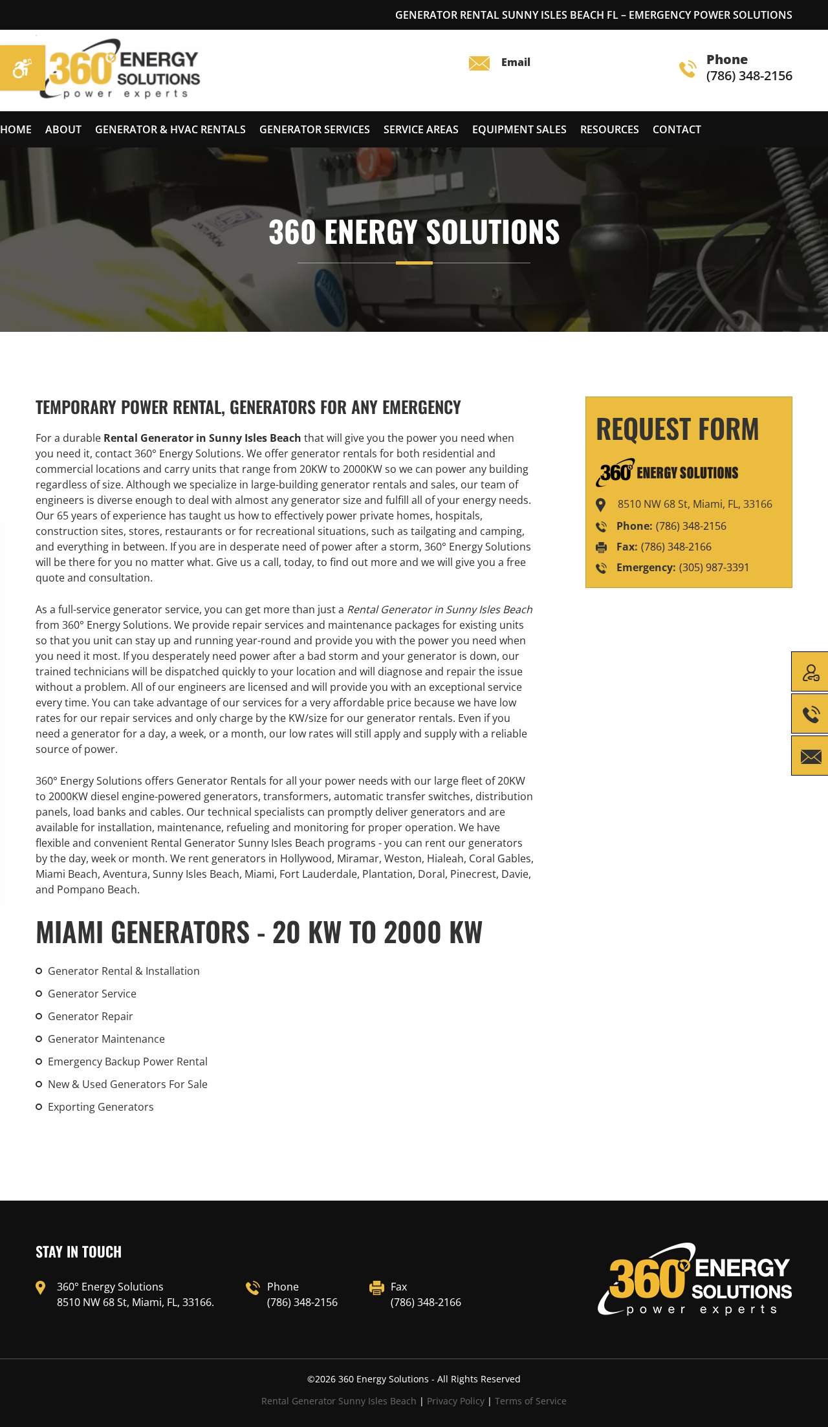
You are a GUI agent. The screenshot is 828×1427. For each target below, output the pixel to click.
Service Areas (421, 129)
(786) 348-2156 (749, 68)
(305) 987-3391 (714, 567)
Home (16, 129)
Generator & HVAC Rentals (170, 129)
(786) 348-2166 (676, 546)
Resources (609, 129)
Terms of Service (531, 1401)
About (63, 129)
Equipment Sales (519, 129)
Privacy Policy (456, 1401)
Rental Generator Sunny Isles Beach (339, 1401)
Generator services (314, 129)
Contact (677, 129)
